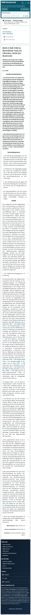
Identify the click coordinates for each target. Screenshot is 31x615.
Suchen (5, 29)
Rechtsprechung (18, 20)
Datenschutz (19, 609)
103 (9, 147)
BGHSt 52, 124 (17, 427)
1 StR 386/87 (17, 324)
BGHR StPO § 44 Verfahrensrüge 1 (13, 325)
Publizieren (5, 551)
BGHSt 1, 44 (16, 339)
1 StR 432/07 (17, 367)
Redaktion (5, 555)
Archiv (4, 566)
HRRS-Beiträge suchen (8, 564)
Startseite (7, 20)
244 (11, 389)
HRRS (19, 594)
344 (18, 110)
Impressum (12, 609)
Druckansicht (9, 37)
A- (25, 3)
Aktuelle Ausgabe (7, 561)
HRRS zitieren (6, 549)
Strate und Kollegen (10, 589)
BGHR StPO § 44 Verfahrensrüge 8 (13, 360)
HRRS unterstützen (7, 547)
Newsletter (7, 596)
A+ (28, 3)
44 (4, 71)
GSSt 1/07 (10, 427)
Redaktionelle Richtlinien (9, 553)
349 (13, 410)
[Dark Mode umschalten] (22, 3)
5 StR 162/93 (17, 359)
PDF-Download (10, 40)
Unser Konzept (6, 544)
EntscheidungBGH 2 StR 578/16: (8, 33)
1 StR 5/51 (7, 339)
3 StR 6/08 (22, 341)
